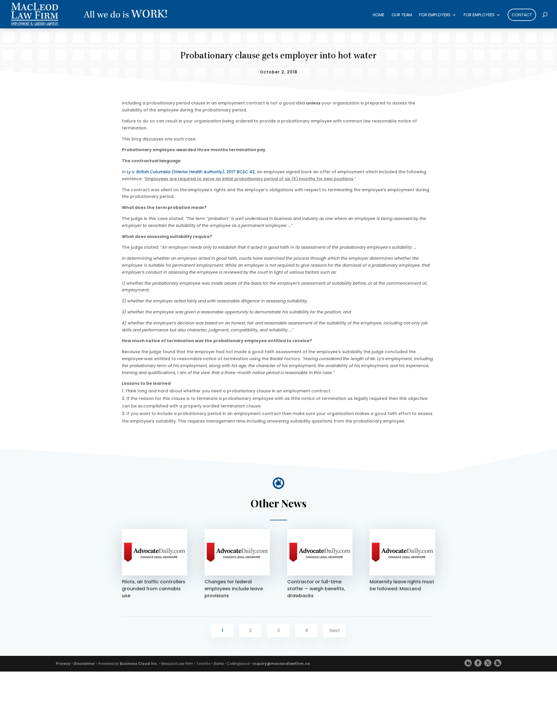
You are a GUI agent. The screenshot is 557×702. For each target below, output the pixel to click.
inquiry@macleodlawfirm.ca (281, 663)
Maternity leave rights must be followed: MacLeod (402, 585)
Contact (522, 15)
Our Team (402, 15)
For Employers (435, 15)
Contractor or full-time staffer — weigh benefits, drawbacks (316, 588)
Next (335, 630)
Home (378, 15)
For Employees (479, 15)
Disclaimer (84, 663)
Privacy (63, 663)
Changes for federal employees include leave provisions (234, 588)
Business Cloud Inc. (139, 663)
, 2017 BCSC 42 (191, 172)
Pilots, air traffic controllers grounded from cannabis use (153, 588)
